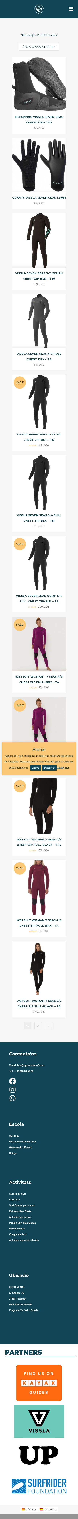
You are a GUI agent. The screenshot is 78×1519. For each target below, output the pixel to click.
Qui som (14, 1135)
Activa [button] (35, 767)
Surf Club (14, 1199)
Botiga (12, 1153)
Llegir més (63, 767)
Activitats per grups (20, 1217)
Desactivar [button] (49, 767)
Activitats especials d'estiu (24, 1240)
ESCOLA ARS (16, 1287)
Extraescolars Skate (20, 1211)
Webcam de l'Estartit (20, 1147)
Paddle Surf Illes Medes (22, 1223)
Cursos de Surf (17, 1193)
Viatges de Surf (17, 1234)
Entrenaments (17, 1228)
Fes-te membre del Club (22, 1141)
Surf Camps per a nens (22, 1205)
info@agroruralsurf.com (30, 1065)
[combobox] (39, 47)
